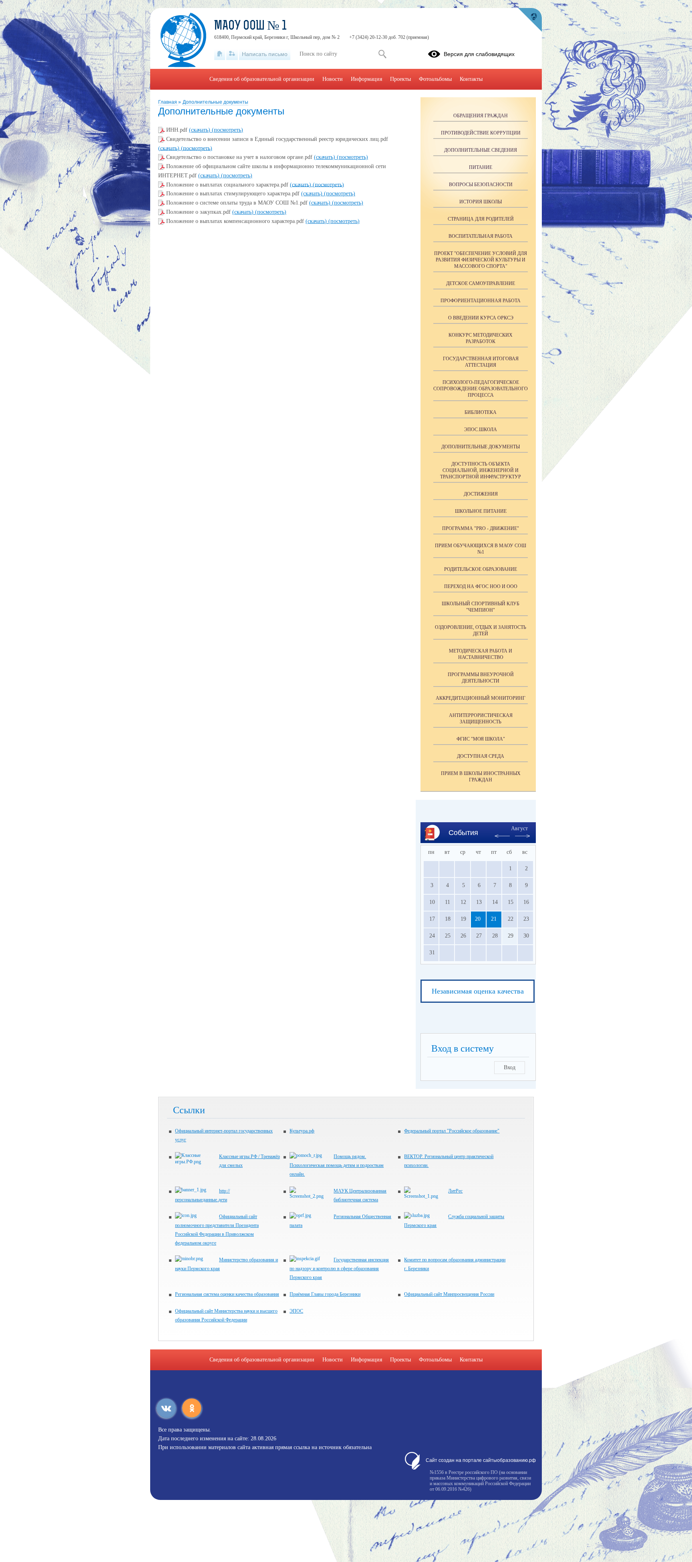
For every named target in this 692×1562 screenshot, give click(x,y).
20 (478, 919)
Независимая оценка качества (478, 991)
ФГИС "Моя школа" (481, 739)
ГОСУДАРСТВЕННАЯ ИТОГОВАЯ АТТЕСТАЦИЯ (481, 362)
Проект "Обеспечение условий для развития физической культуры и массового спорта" (480, 260)
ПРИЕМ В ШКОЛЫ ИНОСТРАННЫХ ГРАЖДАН (481, 777)
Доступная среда (480, 756)
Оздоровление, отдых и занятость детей (480, 630)
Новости (332, 79)
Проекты (400, 79)
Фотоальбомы (435, 79)
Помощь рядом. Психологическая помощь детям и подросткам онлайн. (337, 1165)
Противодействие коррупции (481, 133)
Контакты (471, 79)
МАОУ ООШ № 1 (250, 26)
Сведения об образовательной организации (261, 79)
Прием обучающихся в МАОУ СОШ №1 (480, 549)
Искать (382, 54)
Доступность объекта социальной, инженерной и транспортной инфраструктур (480, 470)
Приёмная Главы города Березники (325, 1294)
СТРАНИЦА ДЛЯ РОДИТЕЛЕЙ (481, 219)
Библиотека (481, 412)
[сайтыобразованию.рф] (530, 20)
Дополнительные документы (215, 102)
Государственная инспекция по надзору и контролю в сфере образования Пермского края (339, 1268)
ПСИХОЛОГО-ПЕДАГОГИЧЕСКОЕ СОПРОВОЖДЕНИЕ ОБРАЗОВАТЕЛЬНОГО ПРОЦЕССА (480, 388)
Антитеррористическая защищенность (481, 719)
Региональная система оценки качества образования (227, 1294)
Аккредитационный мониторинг (480, 698)
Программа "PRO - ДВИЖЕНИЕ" (480, 528)
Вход (509, 1067)
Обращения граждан (480, 115)
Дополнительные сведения (480, 150)
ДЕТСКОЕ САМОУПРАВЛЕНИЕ (480, 283)
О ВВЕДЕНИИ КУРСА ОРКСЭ (480, 318)
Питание (480, 167)
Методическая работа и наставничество (480, 654)
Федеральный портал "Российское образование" (451, 1131)
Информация (366, 79)
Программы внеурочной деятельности (481, 678)
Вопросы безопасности (481, 184)
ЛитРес (455, 1191)
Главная (168, 102)
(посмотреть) (227, 130)
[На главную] (219, 54)
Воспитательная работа (481, 236)
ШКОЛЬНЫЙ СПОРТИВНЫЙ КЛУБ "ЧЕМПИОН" (480, 607)
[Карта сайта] (232, 54)
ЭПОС (296, 1311)
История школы (480, 202)
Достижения (481, 494)
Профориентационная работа (481, 300)
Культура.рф (302, 1131)
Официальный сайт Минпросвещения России (449, 1294)
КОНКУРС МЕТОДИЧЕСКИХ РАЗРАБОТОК (481, 338)
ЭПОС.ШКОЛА (480, 429)
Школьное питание (481, 511)
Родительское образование (480, 569)
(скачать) (200, 130)
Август (519, 828)
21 (494, 919)
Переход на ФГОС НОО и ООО (480, 586)
